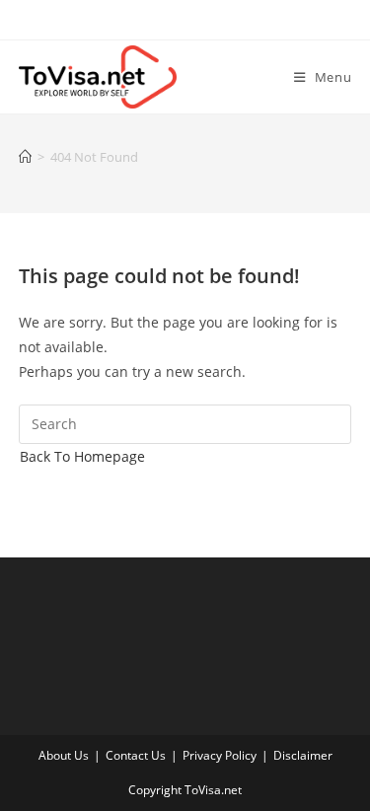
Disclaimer (303, 755)
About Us (63, 755)
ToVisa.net (213, 789)
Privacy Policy (220, 755)
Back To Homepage (82, 456)
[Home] (25, 157)
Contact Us (136, 755)
